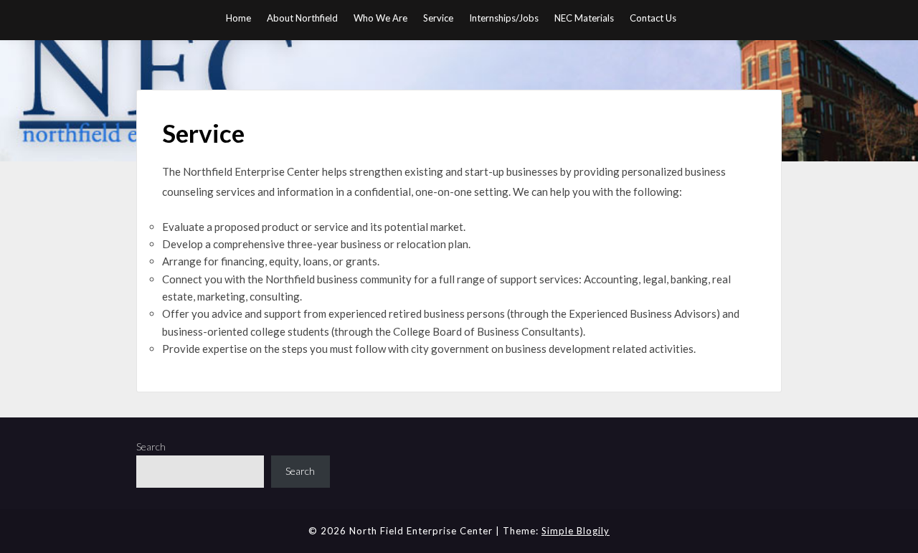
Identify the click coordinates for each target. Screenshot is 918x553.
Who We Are (380, 18)
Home (238, 18)
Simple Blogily (575, 531)
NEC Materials (584, 18)
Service (438, 18)
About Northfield (302, 18)
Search (151, 446)
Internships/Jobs (504, 18)
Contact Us (653, 18)
